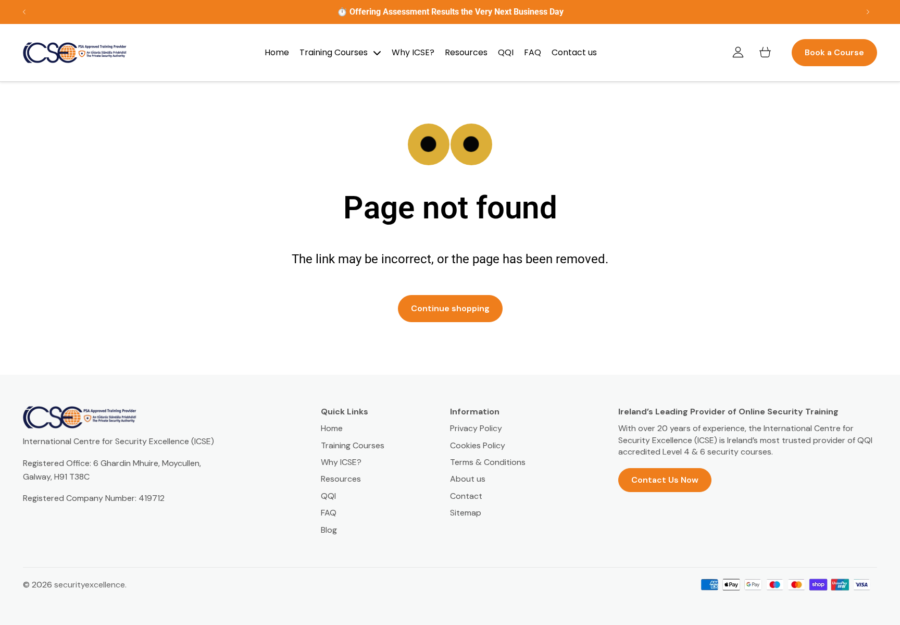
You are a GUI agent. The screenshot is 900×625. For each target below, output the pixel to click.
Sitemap (465, 512)
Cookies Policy (477, 445)
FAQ (328, 512)
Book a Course (834, 52)
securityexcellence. (90, 584)
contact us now (664, 479)
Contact (466, 496)
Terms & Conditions (488, 462)
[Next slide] (867, 12)
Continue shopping (450, 308)
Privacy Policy (476, 428)
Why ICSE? (341, 462)
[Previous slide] (24, 12)
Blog (329, 529)
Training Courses (352, 445)
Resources (341, 478)
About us (467, 478)
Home (332, 428)
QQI (328, 496)
